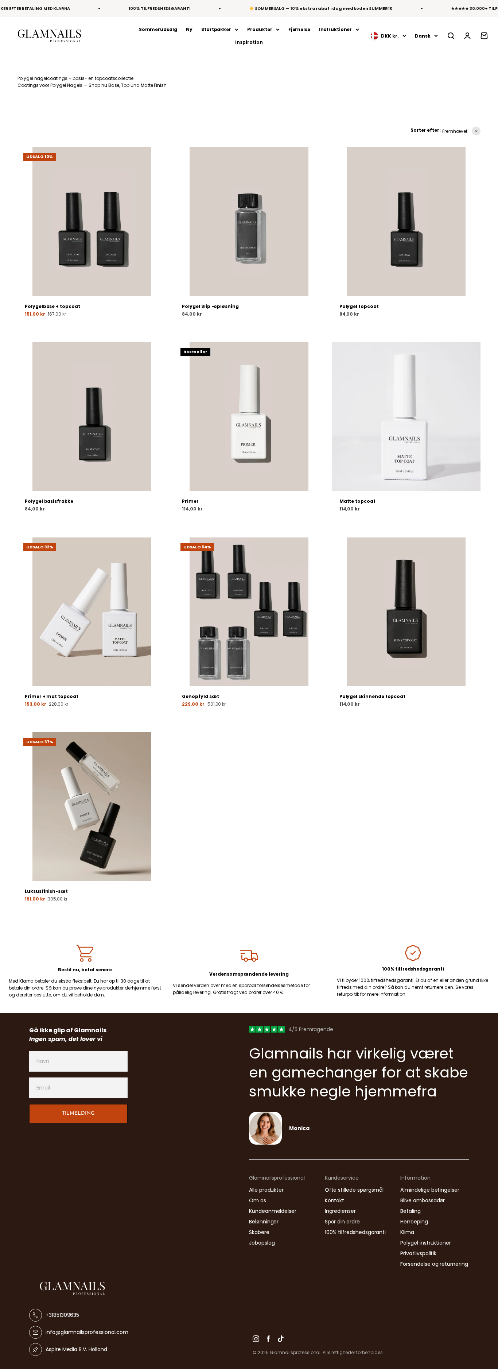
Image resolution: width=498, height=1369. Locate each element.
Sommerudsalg (158, 29)
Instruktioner (335, 29)
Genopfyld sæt (200, 696)
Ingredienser (340, 1211)
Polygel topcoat (359, 306)
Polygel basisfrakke (49, 501)
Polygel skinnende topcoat (372, 696)
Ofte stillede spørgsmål (354, 1189)
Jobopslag (262, 1242)
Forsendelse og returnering (434, 1264)
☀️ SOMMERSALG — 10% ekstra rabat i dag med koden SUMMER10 (321, 8)
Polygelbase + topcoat (52, 306)
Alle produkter (266, 1189)
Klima (407, 1232)
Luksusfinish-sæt (46, 891)
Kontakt (335, 1200)
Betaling (410, 1211)
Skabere (259, 1232)
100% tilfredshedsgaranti (355, 1232)
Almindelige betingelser (429, 1189)
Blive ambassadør (422, 1200)
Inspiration (248, 42)
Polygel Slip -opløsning (210, 306)
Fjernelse (299, 29)
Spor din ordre (342, 1221)
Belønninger (264, 1221)
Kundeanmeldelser (272, 1211)
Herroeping (414, 1221)
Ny (189, 29)
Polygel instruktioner (425, 1242)
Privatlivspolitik (418, 1253)
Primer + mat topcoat (51, 696)
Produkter (259, 29)
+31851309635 (62, 1315)
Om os (257, 1200)
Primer (190, 501)
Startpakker (216, 29)
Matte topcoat (357, 501)
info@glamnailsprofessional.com (87, 1332)
